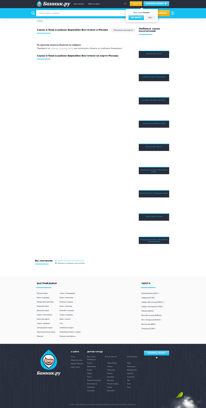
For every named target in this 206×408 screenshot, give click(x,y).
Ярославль (111, 391)
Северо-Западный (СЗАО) (152, 306)
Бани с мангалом (66, 297)
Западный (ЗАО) (148, 328)
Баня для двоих (43, 319)
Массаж (40, 336)
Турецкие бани (43, 306)
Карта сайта (75, 367)
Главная (40, 21)
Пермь (89, 373)
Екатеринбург (132, 357)
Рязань (109, 387)
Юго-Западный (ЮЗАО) (151, 319)
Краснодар (131, 366)
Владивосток (132, 370)
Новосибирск (112, 363)
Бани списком (79, 4)
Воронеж (110, 380)
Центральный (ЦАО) (150, 293)
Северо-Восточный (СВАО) (153, 302)
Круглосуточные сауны (46, 332)
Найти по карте (94, 4)
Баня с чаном (65, 319)
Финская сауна (43, 310)
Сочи (129, 384)
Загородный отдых (44, 327)
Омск (129, 363)
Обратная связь (76, 360)
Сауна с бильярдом (67, 293)
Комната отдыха (66, 302)
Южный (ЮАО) (147, 311)
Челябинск (91, 387)
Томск (89, 377)
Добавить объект (155, 3)
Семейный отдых (66, 327)
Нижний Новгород (94, 380)
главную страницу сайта (62, 48)
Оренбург (110, 377)
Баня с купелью (66, 306)
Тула (128, 387)
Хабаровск (111, 370)
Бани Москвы (112, 357)
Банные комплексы (67, 336)
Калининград (92, 384)
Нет (150, 17)
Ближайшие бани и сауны (70, 332)
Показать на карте (123, 30)
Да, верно (136, 17)
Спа (61, 323)
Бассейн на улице (67, 310)
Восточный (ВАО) (148, 324)
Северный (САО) (148, 297)
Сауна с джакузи (43, 323)
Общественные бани (45, 302)
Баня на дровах (43, 297)
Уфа (128, 380)
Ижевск (110, 373)
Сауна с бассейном (44, 314)
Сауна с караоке (66, 314)
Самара (110, 366)
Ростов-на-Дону (113, 384)
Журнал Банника (77, 363)
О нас (73, 357)
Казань (89, 363)
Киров (89, 370)
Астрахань (131, 377)
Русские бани (42, 293)
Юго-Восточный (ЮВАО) (151, 315)
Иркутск (130, 373)
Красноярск (91, 366)
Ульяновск (91, 391)
